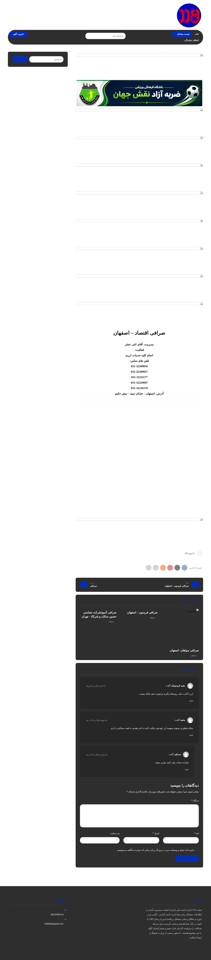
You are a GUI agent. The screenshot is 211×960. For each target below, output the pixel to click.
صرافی (193, 655)
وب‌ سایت (115, 833)
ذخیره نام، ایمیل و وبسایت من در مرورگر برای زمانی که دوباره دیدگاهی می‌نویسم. (155, 850)
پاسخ (191, 701)
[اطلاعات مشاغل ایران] (189, 15)
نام (196, 833)
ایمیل (156, 833)
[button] (89, 36)
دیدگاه (195, 800)
